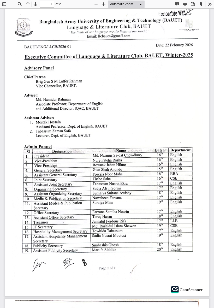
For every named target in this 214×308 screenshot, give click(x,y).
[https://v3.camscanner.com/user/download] (190, 289)
